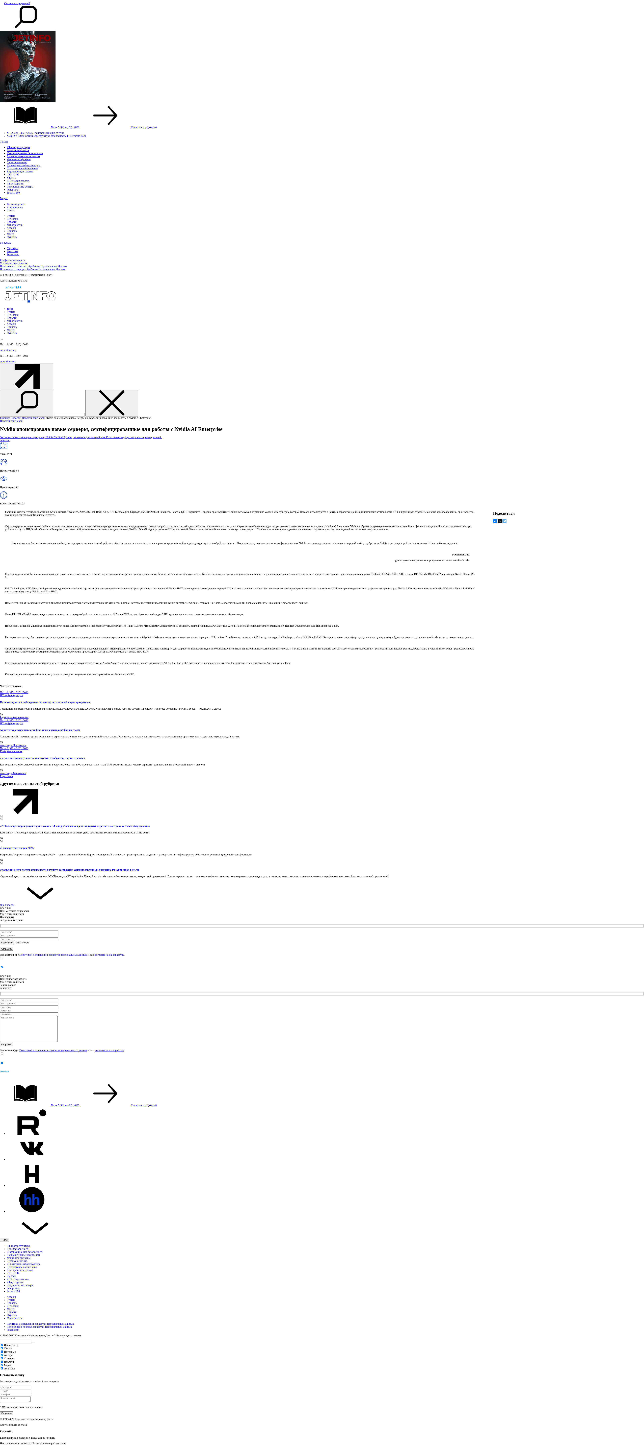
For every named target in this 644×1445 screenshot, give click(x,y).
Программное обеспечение (22, 168)
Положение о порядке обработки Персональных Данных (32, 269)
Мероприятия (14, 224)
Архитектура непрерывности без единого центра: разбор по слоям (40, 730)
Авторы (11, 227)
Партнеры (12, 248)
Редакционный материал (14, 717)
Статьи (11, 215)
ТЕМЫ (4, 141)
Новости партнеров (11, 420)
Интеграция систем (18, 180)
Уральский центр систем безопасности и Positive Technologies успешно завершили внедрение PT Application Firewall (69, 869)
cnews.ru (5, 440)
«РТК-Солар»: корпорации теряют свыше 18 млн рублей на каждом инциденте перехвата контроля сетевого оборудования (75, 826)
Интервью (12, 218)
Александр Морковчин (13, 773)
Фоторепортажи (16, 204)
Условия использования (13, 263)
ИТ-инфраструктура (18, 147)
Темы (10, 308)
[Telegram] (504, 521)
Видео (10, 210)
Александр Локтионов (13, 745)
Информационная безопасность (25, 153)
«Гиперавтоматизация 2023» (17, 848)
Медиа (4, 198)
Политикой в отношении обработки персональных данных (53, 954)
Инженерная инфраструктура (23, 165)
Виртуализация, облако (20, 171)
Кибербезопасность (18, 150)
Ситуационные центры (20, 186)
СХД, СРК (13, 174)
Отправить (6, 1413)
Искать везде (11, 1345)
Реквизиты (13, 254)
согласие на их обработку (109, 954)
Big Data (11, 177)
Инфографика (15, 207)
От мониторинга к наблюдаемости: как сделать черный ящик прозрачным (45, 702)
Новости (12, 221)
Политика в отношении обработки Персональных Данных (33, 266)
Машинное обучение (19, 159)
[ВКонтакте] (495, 521)
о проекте (5, 242)
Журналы (12, 237)
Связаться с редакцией (17, 3)
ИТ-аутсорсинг (15, 183)
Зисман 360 (13, 192)
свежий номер (8, 350)
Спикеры (12, 230)
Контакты (12, 251)
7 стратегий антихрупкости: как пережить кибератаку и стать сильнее (42, 758)
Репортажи (13, 189)
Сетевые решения (17, 162)
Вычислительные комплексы (23, 156)
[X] (500, 521)
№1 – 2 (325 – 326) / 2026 (14, 692)
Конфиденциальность (12, 260)
